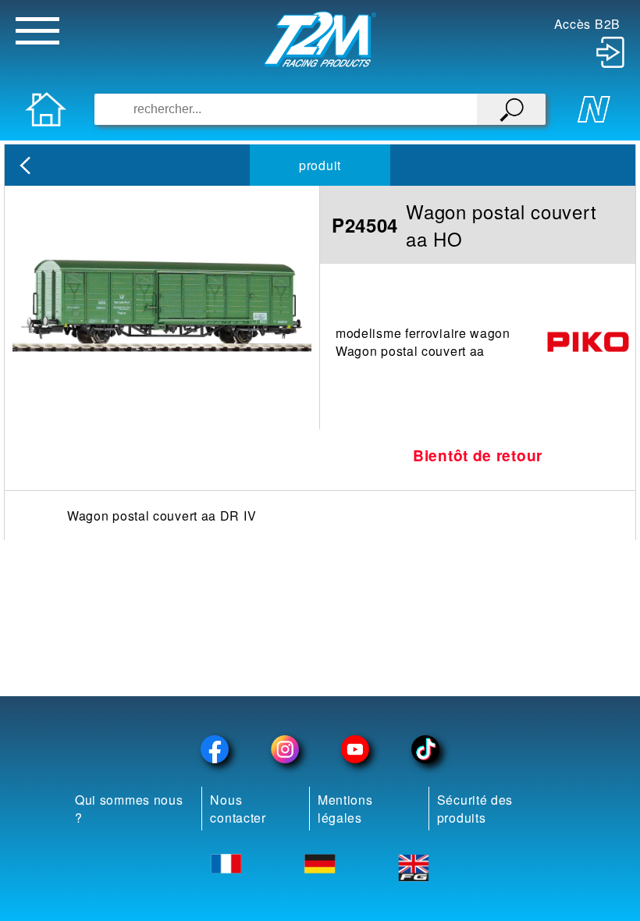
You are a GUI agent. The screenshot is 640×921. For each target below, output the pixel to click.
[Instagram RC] (285, 749)
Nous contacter (237, 809)
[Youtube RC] (355, 749)
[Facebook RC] (215, 749)
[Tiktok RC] (425, 749)
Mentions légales (345, 809)
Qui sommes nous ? (129, 809)
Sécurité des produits (475, 809)
